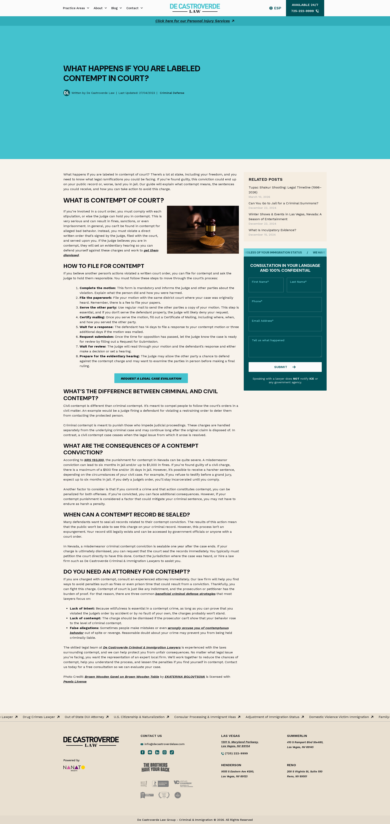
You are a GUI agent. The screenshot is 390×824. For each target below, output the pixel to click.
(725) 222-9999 (236, 753)
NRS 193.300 (94, 460)
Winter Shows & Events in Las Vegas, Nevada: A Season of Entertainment (285, 216)
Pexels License (75, 681)
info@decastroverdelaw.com (164, 744)
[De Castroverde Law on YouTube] (150, 752)
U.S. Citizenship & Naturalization (131, 717)
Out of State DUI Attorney (76, 717)
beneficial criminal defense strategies (185, 594)
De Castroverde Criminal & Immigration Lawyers (142, 647)
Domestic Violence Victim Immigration (331, 717)
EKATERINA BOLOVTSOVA (185, 677)
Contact (132, 8)
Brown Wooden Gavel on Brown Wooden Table (122, 677)
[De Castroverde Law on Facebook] (143, 752)
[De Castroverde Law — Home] (195, 8)
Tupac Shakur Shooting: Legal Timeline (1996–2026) (285, 189)
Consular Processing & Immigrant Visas (197, 717)
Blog (114, 8)
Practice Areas (74, 8)
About (98, 8)
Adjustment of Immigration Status (265, 717)
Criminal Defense (172, 92)
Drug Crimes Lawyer (31, 717)
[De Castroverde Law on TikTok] (172, 752)
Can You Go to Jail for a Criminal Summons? (283, 203)
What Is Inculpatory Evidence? (272, 230)
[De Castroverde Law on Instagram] (164, 752)
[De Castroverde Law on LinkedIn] (157, 752)
